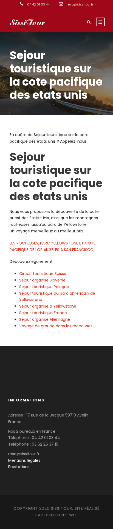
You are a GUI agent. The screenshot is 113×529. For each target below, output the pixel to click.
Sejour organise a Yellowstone (47, 306)
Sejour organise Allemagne (44, 319)
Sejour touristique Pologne (44, 286)
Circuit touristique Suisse (42, 273)
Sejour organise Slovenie (42, 280)
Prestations (19, 466)
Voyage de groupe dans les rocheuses (55, 326)
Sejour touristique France (43, 313)
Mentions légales (24, 460)
